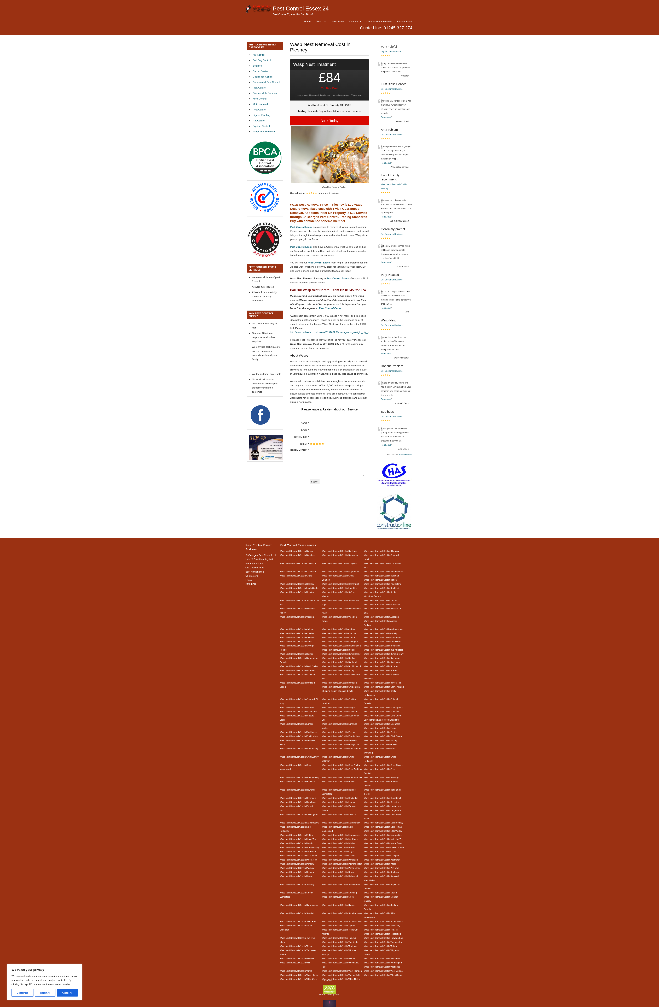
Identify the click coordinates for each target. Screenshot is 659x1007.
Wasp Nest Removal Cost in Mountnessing (300, 847)
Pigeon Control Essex (391, 51)
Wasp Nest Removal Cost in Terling (380, 946)
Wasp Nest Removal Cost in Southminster (383, 921)
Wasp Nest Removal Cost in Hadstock (297, 781)
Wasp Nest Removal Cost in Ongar (338, 851)
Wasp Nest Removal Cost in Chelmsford (298, 563)
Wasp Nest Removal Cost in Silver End (298, 921)
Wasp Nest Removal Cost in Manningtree (341, 835)
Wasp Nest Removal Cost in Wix (295, 963)
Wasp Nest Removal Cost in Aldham (338, 629)
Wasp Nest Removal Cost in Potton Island (341, 868)
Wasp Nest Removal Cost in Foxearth (339, 740)
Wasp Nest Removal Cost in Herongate (298, 798)
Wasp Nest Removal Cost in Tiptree (338, 925)
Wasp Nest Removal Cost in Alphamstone (383, 629)
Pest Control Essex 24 (301, 8)
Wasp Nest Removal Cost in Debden (297, 707)
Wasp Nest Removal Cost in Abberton (381, 617)
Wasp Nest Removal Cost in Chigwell (339, 563)
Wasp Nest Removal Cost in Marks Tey (298, 839)
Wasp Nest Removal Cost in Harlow (380, 580)
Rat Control (259, 120)
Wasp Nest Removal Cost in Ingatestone (382, 584)
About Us (321, 21)
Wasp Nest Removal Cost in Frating (380, 740)
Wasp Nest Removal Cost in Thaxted (339, 938)
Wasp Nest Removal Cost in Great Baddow (342, 769)
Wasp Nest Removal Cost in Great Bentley (299, 777)
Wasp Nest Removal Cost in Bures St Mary (383, 654)
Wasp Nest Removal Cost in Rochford (381, 588)
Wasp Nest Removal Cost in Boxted (380, 670)
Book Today (329, 121)
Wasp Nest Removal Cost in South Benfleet (342, 921)
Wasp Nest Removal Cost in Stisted (380, 893)
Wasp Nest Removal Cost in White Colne (383, 975)
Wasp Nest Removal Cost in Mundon (339, 847)
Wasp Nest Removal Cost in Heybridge (340, 798)
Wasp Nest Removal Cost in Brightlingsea (341, 646)
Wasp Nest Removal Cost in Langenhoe (382, 810)
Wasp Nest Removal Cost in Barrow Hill (382, 683)
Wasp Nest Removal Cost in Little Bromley (383, 823)
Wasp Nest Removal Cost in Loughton (339, 588)
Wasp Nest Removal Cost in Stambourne (341, 884)
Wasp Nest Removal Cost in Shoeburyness (342, 913)
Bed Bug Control (262, 60)
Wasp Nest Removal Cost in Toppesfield (382, 934)
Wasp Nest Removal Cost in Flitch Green (383, 736)
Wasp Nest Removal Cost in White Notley (341, 979)
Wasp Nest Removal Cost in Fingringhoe (341, 736)
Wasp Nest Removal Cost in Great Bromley (342, 777)
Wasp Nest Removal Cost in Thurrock (381, 600)
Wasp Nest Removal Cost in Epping (380, 728)
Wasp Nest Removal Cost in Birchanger (382, 658)
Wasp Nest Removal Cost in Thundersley (383, 942)
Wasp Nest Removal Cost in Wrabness (382, 967)
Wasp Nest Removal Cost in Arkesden (297, 637)
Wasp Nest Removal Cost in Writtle (296, 971)
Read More (386, 117)
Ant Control (259, 54)
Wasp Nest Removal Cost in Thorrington (340, 942)
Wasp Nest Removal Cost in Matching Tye (383, 839)
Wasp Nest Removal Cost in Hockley (297, 584)
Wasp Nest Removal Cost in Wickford (297, 617)
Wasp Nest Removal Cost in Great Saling (299, 748)
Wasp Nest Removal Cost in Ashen (296, 641)
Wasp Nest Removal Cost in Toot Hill (381, 930)
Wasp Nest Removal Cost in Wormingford (383, 963)
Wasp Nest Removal (264, 131)
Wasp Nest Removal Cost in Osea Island (298, 856)
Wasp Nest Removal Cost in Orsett (380, 851)
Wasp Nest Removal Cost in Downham (340, 711)
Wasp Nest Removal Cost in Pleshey (297, 868)
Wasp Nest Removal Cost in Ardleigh (381, 633)
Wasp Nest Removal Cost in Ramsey (297, 872)
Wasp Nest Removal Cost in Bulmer (296, 654)
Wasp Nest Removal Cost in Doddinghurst (383, 707)
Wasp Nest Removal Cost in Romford (297, 592)
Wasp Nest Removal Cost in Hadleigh (381, 777)
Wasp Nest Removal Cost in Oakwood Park (384, 847)
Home (307, 21)
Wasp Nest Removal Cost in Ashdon (338, 637)
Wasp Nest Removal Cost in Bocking (381, 666)
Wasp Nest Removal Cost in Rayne (296, 876)
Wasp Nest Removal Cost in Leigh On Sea (299, 588)
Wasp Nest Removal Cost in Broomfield (382, 646)
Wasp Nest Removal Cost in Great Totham (341, 748)
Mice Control (260, 98)
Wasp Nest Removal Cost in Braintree (297, 555)
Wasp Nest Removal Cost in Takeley (297, 946)
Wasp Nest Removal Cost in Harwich (339, 781)
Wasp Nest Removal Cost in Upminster (382, 604)
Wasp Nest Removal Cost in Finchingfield (299, 736)
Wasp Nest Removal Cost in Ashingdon (340, 641)
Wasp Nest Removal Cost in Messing (297, 843)
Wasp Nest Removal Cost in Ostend (338, 856)
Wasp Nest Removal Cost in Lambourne (382, 806)
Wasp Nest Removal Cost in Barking (297, 551)
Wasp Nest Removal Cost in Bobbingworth (341, 666)
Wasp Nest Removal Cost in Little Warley (383, 831)
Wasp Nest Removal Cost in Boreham (297, 670)
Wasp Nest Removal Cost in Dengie (338, 707)
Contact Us (355, 21)
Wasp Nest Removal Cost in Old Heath (298, 851)
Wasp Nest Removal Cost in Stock (338, 897)
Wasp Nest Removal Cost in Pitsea (380, 864)
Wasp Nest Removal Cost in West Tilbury (299, 975)
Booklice (257, 65)
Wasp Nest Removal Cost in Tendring (339, 946)
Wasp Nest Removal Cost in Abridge (297, 629)
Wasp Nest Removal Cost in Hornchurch (340, 584)
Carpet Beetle (260, 71)
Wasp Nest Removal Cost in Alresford (297, 633)
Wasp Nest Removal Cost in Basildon (339, 551)
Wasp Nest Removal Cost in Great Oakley (383, 765)
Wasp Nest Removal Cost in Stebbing (339, 893)
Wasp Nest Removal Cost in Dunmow (381, 711)
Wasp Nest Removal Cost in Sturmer (339, 905)
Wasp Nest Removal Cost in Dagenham (340, 571)
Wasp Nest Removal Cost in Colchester (298, 571)
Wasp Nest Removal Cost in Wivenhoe (382, 958)
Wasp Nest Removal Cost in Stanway (297, 884)
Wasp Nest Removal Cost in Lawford (339, 814)
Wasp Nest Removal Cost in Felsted (380, 732)
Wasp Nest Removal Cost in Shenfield (297, 913)
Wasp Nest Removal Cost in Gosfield (381, 744)
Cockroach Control (263, 76)
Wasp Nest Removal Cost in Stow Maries (299, 905)
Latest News (337, 21)
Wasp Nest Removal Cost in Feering (339, 732)
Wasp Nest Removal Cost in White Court (298, 979)
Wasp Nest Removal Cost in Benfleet (339, 658)
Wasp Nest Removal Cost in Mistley (338, 843)
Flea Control (259, 87)
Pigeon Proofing (261, 115)
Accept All (67, 992)
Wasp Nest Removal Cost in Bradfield (297, 674)
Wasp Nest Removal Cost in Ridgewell (340, 876)
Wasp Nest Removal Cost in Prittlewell (382, 868)
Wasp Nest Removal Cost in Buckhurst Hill (383, 650)
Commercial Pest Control (266, 82)
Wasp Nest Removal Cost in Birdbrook (339, 662)
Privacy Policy (404, 21)
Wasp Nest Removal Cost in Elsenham (382, 724)
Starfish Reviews (405, 454)
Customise (22, 992)
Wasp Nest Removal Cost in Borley (338, 670)
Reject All (45, 992)
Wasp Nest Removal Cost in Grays (296, 576)
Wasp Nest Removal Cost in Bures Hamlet (341, 654)
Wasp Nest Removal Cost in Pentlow (297, 864)
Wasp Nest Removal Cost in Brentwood (340, 555)
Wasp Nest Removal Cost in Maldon (296, 835)
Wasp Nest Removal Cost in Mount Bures (383, 843)
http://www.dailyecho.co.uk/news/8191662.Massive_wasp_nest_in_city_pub (331, 332)
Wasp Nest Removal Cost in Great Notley (341, 765)
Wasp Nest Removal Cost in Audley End (382, 641)
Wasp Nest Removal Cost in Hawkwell (297, 790)
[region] (44, 982)
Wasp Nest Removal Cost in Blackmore (382, 662)
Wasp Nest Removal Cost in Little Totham (383, 827)
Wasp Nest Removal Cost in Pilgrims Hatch (342, 864)
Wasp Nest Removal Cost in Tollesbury (382, 925)
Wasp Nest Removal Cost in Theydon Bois (383, 938)
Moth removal (260, 104)
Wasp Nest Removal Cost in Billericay (381, 551)
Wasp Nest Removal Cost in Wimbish (297, 958)
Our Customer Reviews (379, 21)
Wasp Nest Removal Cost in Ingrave (338, 802)
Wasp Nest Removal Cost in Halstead (381, 576)
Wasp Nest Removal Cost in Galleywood (341, 744)
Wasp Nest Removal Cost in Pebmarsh (382, 860)
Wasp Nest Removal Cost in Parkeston (340, 860)
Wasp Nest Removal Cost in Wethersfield (341, 975)
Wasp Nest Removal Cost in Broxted (339, 650)
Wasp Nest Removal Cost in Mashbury (340, 839)
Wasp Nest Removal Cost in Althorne (339, 633)
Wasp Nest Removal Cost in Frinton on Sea (384, 571)
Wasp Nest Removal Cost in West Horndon (342, 971)
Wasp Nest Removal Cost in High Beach (382, 798)
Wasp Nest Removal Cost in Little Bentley (341, 823)
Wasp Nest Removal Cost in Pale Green (298, 860)
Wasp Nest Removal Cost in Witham (338, 958)
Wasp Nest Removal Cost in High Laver (298, 802)
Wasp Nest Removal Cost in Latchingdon (299, 814)
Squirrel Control (261, 126)
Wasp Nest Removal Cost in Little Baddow (299, 823)
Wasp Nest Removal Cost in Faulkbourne (299, 732)
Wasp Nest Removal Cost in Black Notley (299, 666)
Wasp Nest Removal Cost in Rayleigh (381, 872)
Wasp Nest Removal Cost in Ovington (381, 856)
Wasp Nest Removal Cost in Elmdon (297, 724)
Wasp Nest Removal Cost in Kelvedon (381, 802)
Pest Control (259, 109)
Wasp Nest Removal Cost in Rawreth (339, 872)
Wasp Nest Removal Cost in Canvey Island (384, 687)
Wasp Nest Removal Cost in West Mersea (383, 971)
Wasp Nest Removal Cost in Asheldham (382, 637)
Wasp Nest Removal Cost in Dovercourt (298, 711)
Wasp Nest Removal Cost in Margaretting (383, 835)
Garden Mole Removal (265, 93)
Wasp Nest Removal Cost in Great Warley (299, 757)
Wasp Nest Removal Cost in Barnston (339, 683)
